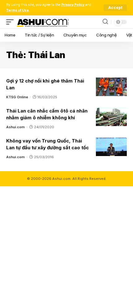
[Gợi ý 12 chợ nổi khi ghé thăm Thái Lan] (111, 87)
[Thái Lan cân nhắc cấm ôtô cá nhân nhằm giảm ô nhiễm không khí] (111, 117)
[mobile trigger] (11, 21)
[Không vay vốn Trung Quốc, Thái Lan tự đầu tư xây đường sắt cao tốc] (111, 147)
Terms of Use (17, 10)
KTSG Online (17, 97)
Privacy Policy (72, 5)
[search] (105, 21)
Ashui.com (15, 127)
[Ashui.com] (43, 21)
